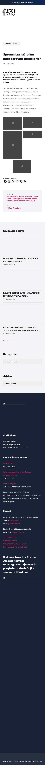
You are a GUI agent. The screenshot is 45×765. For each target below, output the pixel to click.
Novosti (15, 43)
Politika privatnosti (10, 541)
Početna (8, 43)
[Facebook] (5, 181)
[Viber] (21, 181)
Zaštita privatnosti (10, 537)
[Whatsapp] (17, 181)
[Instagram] (9, 181)
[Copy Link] (25, 181)
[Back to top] (40, 755)
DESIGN (39, 761)
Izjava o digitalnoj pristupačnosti (15, 547)
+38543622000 (15, 520)
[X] (13, 181)
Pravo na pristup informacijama (14, 544)
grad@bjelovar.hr (14, 524)
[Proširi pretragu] (34, 12)
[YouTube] (28, 756)
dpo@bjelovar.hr (18, 532)
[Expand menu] (41, 12)
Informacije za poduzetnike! (23, 2)
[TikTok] (19, 756)
